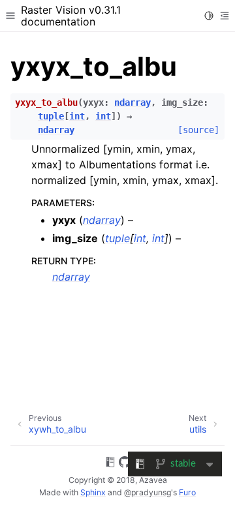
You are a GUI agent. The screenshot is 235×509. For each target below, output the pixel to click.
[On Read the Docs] (110, 464)
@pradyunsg (147, 492)
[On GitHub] (125, 464)
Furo (187, 492)
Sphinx (93, 492)
